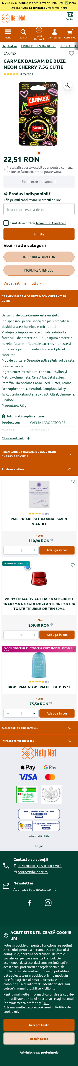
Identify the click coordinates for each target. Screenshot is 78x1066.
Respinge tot (39, 1038)
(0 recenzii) (26, 74)
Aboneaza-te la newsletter (32, 889)
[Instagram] (48, 903)
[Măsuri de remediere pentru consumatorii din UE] (39, 814)
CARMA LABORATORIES (47, 422)
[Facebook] (30, 903)
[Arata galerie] (67, 85)
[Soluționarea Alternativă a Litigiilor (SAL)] (39, 826)
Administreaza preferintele (39, 1052)
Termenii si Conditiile (51, 223)
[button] (54, 34)
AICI (46, 1003)
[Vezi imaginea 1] (39, 153)
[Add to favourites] (71, 53)
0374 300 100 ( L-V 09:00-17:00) (40, 866)
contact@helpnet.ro (33, 872)
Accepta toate (39, 1025)
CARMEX (9, 53)
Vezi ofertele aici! (56, 7)
